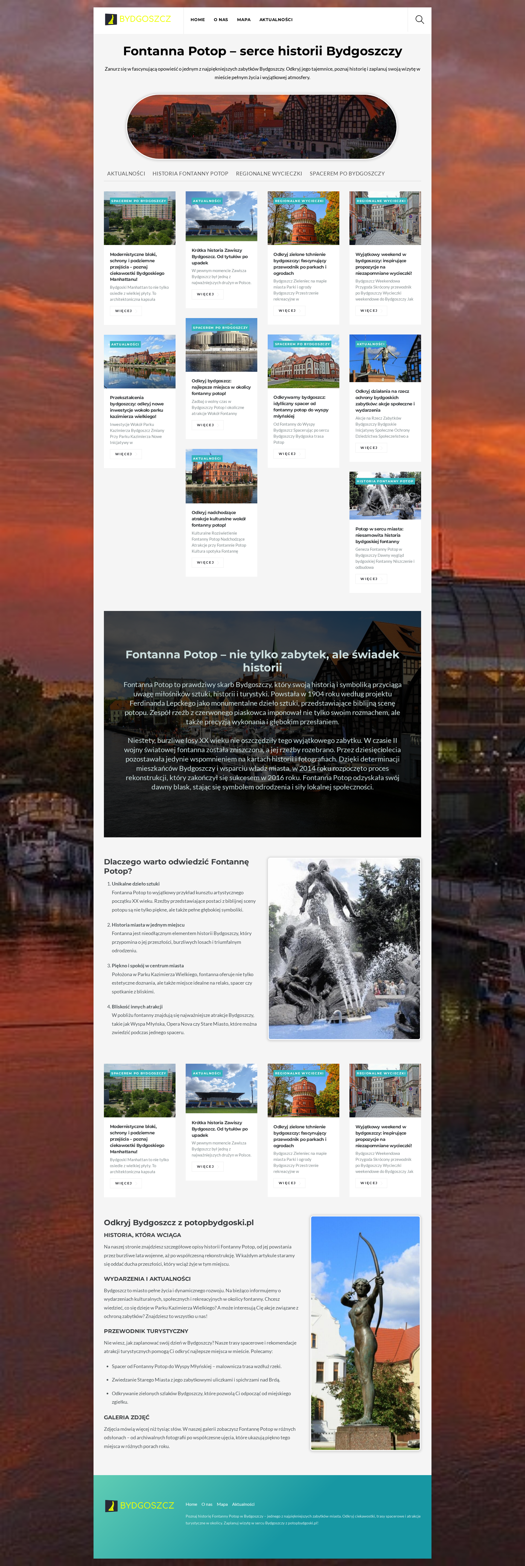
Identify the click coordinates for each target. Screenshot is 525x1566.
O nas (221, 19)
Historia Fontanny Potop (191, 173)
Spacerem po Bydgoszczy (347, 173)
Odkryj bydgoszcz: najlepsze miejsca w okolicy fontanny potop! (221, 387)
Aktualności (276, 19)
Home (198, 19)
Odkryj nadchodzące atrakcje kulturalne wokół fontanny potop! (219, 519)
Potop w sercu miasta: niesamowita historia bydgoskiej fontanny (379, 535)
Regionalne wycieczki (269, 173)
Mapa (243, 19)
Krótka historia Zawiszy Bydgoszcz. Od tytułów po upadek (219, 256)
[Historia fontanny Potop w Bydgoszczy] (138, 22)
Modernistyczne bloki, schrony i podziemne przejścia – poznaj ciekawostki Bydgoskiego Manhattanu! (137, 267)
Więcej (123, 311)
